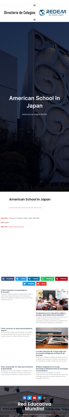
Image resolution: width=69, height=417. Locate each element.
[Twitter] (29, 398)
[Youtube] (34, 398)
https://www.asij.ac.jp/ (16, 227)
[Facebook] (24, 398)
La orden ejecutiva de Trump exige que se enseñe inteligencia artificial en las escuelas (51, 353)
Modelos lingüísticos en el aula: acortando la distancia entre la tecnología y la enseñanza (52, 369)
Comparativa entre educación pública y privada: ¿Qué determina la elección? (51, 314)
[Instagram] (44, 398)
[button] (34, 5)
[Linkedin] (39, 398)
